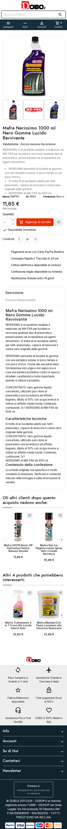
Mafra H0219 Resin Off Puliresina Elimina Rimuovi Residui (18, 548)
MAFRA (15, 196)
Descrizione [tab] (14, 293)
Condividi (19, 239)
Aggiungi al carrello (35, 222)
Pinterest (36, 239)
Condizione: (49, 196)
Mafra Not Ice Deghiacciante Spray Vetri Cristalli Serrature (49, 549)
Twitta (27, 239)
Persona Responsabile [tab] (21, 300)
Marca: (6, 196)
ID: (27, 196)
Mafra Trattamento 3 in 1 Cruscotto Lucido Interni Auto (18, 625)
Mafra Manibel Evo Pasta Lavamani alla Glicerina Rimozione (49, 625)
